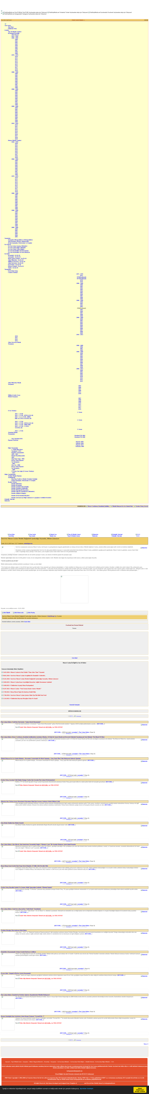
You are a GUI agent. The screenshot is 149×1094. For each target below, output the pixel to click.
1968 (16, 52)
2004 (16, 114)
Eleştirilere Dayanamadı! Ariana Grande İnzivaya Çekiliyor (18, 952)
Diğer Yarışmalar (14, 448)
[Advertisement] (74, 520)
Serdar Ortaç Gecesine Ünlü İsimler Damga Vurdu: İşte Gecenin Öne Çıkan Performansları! (28, 780)
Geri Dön (11, 536)
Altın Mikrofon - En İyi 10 (17, 260)
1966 (16, 49)
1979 (16, 70)
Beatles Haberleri (16, 483)
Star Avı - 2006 (15, 465)
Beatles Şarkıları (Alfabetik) (19, 488)
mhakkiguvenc (28, 543)
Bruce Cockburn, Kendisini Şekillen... (80, 506)
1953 (16, 148)
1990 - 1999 (14, 89)
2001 (16, 109)
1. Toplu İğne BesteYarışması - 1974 (17, 450)
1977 (16, 67)
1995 (16, 98)
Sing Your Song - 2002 (17, 459)
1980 (16, 73)
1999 (16, 104)
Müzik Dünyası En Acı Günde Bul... (104, 506)
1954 (16, 149)
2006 (16, 117)
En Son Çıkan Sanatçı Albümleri (19, 246)
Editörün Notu (12, 28)
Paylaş (33, 612)
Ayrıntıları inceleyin (86, 1088)
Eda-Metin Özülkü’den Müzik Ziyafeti (12, 823)
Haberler (7, 500)
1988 (16, 86)
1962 (16, 42)
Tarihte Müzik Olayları (15, 476)
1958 (16, 156)
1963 (16, 44)
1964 (16, 45)
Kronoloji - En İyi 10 (17, 255)
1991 (16, 92)
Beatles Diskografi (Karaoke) (19, 490)
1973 (16, 61)
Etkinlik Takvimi (9, 499)
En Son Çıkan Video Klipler (19, 249)
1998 (16, 103)
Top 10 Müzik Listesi (74, 536)
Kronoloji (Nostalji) (13, 33)
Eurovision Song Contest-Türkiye (14, 271)
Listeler (7, 30)
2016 (16, 134)
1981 (16, 75)
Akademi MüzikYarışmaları (13, 433)
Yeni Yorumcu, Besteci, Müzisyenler (20, 241)
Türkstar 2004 (79, 446)
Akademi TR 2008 (79, 437)
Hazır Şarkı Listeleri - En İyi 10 (17, 258)
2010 (16, 125)
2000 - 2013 (79, 368)
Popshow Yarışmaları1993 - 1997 (17, 453)
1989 (16, 87)
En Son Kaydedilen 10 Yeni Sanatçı (19, 250)
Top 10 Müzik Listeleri (14, 31)
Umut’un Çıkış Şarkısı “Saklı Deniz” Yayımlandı (26, 909)
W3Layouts (80, 1083)
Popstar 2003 (80, 441)
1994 (16, 97)
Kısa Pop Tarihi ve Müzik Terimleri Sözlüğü (24, 479)
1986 (16, 83)
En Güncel (8, 244)
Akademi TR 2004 (79, 435)
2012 (16, 128)
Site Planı (11, 27)
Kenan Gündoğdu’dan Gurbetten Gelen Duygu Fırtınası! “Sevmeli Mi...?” (22, 1016)
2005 (16, 115)
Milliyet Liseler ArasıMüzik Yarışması (14, 395)
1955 (16, 151)
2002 (16, 111)
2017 (16, 136)
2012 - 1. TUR (19, 421)
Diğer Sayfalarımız (10, 474)
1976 (16, 66)
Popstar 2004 (80, 443)
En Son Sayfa (78, 716)
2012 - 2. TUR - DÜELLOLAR (24, 423)
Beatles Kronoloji (16, 485)
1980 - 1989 (14, 72)
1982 (16, 76)
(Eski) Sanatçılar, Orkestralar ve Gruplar (20, 243)
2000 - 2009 (14, 106)
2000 (16, 108)
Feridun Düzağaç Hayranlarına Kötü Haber (14, 930)
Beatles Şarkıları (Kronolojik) (20, 487)
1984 (16, 80)
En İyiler (7, 254)
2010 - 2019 (14, 123)
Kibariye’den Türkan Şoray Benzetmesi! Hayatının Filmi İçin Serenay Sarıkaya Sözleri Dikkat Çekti (30, 801)
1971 (16, 58)
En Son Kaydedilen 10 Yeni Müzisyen (19, 252)
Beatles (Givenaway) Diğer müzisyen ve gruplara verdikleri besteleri (31, 497)
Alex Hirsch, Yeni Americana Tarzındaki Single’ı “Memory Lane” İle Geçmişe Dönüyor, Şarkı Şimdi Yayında (44, 844)
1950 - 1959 (14, 142)
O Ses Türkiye (13, 410)
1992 (16, 94)
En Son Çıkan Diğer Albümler (19, 247)
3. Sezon (79, 429)
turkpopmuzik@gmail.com (74, 1071)
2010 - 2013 (79, 334)
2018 (16, 137)
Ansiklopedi (13, 477)
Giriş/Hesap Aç (51, 616)
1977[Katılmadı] (81, 278)
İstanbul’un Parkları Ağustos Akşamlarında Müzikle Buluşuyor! (31, 995)
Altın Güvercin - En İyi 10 (17, 263)
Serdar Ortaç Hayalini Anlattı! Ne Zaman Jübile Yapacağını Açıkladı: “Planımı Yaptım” (26, 887)
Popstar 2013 (80, 445)
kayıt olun (27, 621)
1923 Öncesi (14, 35)
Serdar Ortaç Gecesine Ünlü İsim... (127, 506)
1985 (16, 81)
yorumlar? (75, 732)
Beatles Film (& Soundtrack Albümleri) (22, 491)
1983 (16, 78)
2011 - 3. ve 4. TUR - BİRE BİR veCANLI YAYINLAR (23, 417)
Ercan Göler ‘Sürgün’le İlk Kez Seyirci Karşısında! (16, 973)
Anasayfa (7, 1061)
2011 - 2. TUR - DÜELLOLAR (24, 415)
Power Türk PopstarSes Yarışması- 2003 (17, 462)
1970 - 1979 (14, 55)
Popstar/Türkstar (14, 440)
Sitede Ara (53, 536)
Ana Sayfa (8, 25)
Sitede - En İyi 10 (17, 268)
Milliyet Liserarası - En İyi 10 (17, 261)
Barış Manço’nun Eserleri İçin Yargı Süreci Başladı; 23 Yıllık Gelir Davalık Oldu (24, 866)
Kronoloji (46, 1061)
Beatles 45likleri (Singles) (18, 493)
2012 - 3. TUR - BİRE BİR (23, 424)
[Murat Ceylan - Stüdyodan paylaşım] (74, 602)
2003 (16, 112)
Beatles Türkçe (14, 482)
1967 (16, 50)
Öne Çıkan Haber (84, 732)
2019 (16, 139)
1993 (16, 95)
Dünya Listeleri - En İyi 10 (17, 266)
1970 (16, 56)
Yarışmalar (8, 269)
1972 (16, 59)
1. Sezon (79, 412)
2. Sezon (79, 420)
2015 (16, 132)
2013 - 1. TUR (19, 431)
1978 (16, 69)
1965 (16, 47)
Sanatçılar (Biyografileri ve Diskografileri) (20, 240)
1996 (16, 100)
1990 (16, 90)
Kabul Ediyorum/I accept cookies (140, 1089)
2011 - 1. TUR (20, 414)
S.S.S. (112, 1061)
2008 (16, 120)
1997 (16, 101)
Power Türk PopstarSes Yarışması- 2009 (17, 468)
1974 (16, 63)
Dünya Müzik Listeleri (14, 140)
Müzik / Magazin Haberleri (36, 1061)
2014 (16, 131)
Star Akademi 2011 (17, 438)
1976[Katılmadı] (81, 277)
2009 (16, 122)
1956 (16, 153)
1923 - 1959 (14, 36)
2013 (16, 129)
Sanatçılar (8, 238)
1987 (16, 84)
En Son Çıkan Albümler (63, 1061)
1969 (16, 53)
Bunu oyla (20, 612)
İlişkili (8, 612)
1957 (16, 154)
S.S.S (137, 536)
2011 (16, 126)
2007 (16, 118)
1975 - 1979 (79, 274)
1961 (16, 41)
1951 (16, 145)
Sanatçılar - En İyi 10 (17, 257)
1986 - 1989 (79, 345)
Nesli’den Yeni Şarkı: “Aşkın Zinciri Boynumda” (26, 722)
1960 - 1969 (14, 38)
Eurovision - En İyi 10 (17, 264)
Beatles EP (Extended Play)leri (20, 495)
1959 (16, 157)
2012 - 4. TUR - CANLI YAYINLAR (22, 426)
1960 (16, 39)
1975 (16, 64)
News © (146, 1044)
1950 (16, 143)
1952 (16, 146)
